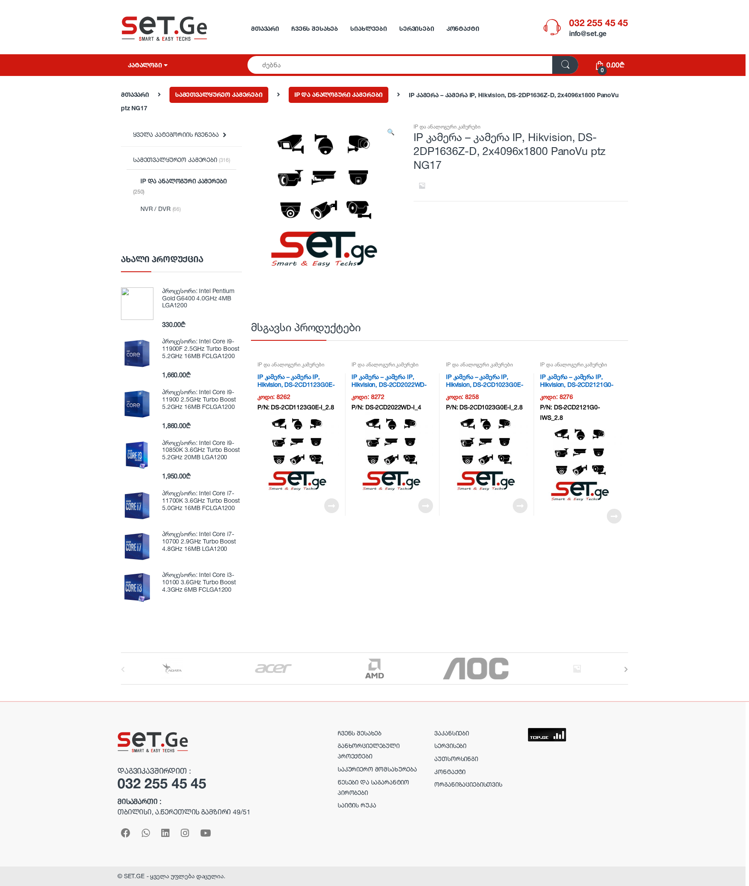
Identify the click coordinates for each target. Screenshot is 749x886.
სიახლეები (368, 28)
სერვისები (416, 28)
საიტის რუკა (357, 805)
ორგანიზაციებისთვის (468, 784)
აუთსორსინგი (456, 758)
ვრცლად (331, 505)
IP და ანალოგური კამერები (338, 94)
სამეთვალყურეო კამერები (219, 94)
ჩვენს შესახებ (314, 28)
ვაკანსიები (451, 733)
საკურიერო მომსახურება (377, 769)
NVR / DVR (160, 208)
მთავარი (265, 28)
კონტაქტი (462, 28)
